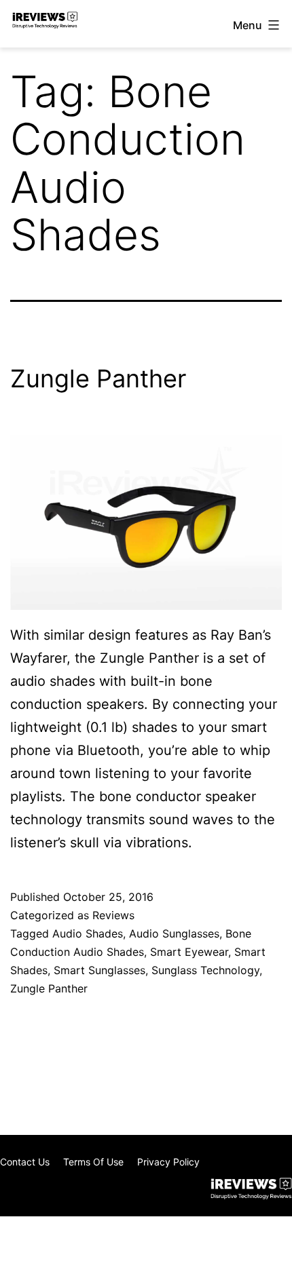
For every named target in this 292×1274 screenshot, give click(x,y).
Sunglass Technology (205, 970)
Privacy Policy (168, 1161)
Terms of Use (93, 1161)
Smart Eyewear (189, 952)
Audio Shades (87, 933)
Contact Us (25, 1161)
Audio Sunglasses (174, 933)
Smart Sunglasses (99, 970)
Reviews (113, 915)
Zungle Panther (98, 378)
